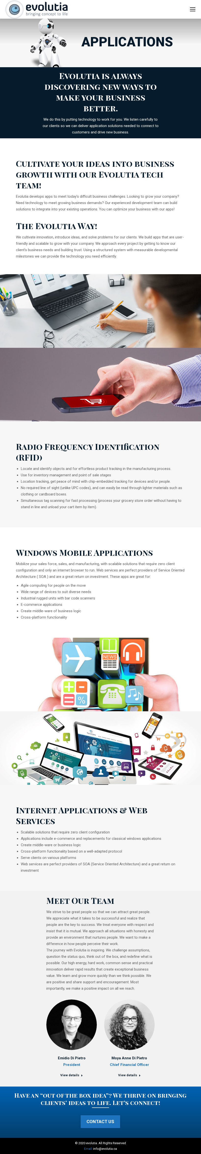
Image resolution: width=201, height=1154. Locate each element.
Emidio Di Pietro (72, 1058)
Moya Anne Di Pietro (129, 1058)
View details (69, 1075)
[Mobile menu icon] (192, 9)
